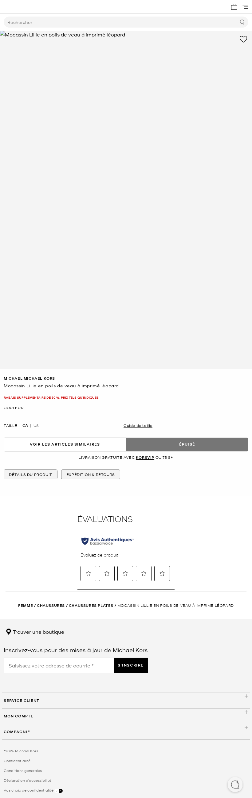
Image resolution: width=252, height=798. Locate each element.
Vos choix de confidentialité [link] (29, 790)
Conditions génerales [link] (23, 770)
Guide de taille (138, 425)
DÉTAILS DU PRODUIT (30, 474)
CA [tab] (25, 425)
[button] (235, 785)
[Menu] (245, 7)
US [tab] (36, 425)
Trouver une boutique (38, 631)
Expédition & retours (90, 474)
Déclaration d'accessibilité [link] (27, 780)
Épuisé (187, 444)
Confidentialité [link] (17, 760)
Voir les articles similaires (65, 444)
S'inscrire (131, 665)
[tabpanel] (126, 200)
